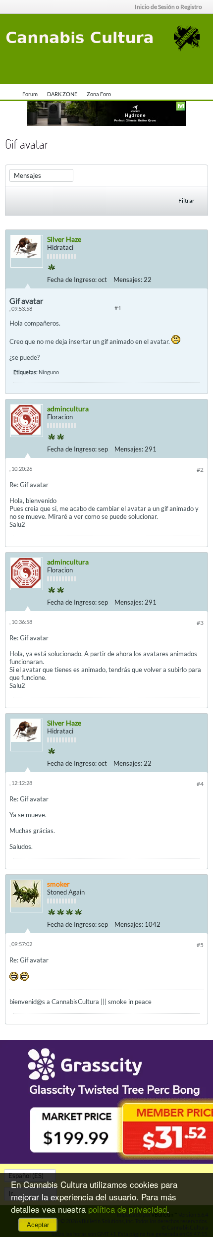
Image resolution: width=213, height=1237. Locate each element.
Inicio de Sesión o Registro (168, 6)
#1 (117, 308)
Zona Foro (99, 94)
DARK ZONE (62, 94)
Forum (30, 94)
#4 (200, 783)
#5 (200, 945)
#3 (200, 622)
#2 (200, 469)
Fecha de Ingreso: (72, 279)
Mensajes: (127, 279)
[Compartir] (198, 277)
